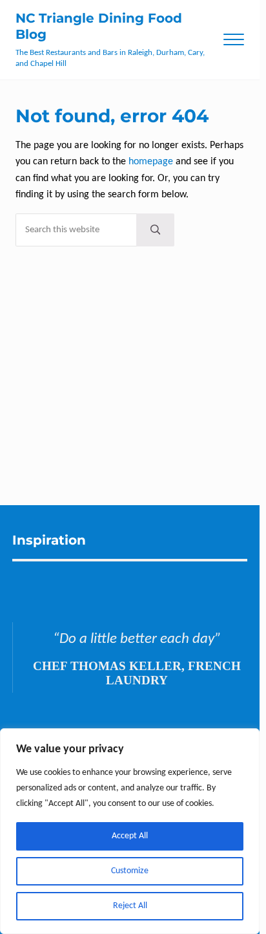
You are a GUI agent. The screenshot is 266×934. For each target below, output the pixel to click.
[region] (130, 831)
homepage (150, 162)
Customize (129, 871)
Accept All (130, 836)
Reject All (130, 906)
